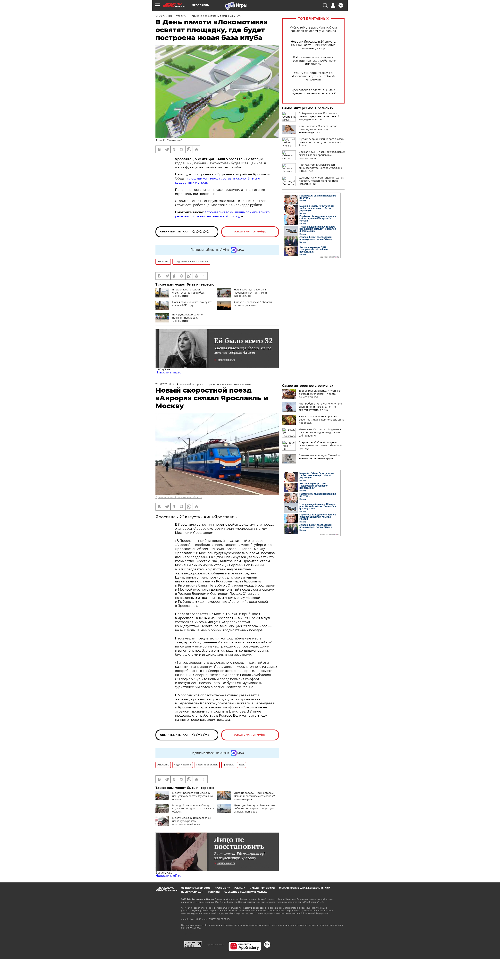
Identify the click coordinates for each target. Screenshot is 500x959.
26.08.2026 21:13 (164, 384)
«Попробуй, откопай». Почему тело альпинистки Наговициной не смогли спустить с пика (320, 406)
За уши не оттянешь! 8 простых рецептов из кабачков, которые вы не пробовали (321, 419)
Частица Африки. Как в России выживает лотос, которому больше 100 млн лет (320, 167)
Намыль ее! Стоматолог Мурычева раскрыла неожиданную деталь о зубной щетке (320, 432)
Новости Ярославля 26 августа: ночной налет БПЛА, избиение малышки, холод (313, 45)
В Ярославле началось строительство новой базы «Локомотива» (188, 292)
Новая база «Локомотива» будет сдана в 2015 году (192, 304)
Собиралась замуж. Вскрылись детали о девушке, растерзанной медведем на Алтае (319, 116)
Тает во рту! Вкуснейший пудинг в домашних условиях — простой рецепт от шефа (319, 393)
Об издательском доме (195, 888)
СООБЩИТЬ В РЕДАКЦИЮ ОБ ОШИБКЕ (245, 892)
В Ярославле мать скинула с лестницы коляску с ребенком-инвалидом (313, 61)
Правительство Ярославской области (178, 497)
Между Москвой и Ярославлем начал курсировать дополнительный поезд (191, 821)
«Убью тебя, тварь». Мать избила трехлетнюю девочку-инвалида (313, 29)
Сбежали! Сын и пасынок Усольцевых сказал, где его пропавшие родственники (322, 155)
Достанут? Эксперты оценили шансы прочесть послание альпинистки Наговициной (321, 180)
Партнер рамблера (215, 944)
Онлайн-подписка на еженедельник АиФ (304, 888)
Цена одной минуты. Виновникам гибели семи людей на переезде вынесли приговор (254, 808)
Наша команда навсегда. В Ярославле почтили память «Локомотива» (251, 292)
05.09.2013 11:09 (164, 15)
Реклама (239, 888)
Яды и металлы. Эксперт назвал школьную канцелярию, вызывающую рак (318, 129)
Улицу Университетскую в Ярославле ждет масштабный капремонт (313, 76)
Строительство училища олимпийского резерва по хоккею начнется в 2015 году (222, 214)
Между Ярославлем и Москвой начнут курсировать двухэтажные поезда (192, 796)
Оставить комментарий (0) (250, 231)
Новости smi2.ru (168, 372)
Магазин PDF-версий (262, 888)
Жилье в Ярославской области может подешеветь (253, 304)
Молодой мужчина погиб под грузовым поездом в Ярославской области (193, 808)
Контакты (214, 892)
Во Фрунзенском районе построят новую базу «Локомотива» (187, 317)
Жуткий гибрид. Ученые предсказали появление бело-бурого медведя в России (321, 142)
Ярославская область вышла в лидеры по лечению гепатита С (313, 91)
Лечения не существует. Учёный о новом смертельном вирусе (319, 457)
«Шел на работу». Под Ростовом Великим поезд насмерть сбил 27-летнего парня (255, 796)
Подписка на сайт (192, 892)
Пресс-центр (222, 888)
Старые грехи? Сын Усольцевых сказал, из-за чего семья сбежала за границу (321, 445)
